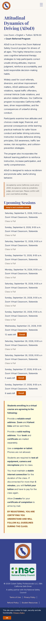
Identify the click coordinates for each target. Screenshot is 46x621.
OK (7, 618)
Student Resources (30, 603)
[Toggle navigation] (41, 4)
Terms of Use (15, 597)
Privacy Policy (29, 597)
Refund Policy (13, 603)
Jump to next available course (17, 207)
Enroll (22, 334)
